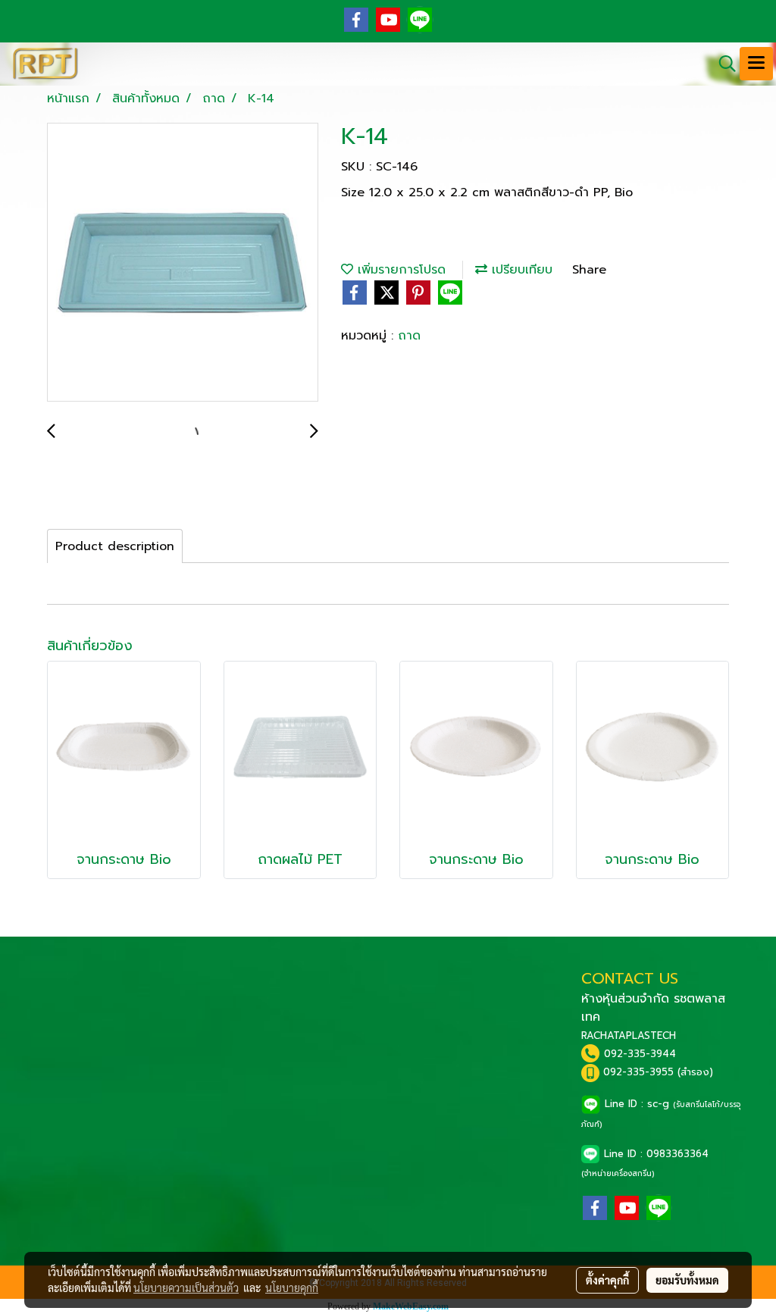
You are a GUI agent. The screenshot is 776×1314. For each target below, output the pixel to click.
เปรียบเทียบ (519, 270)
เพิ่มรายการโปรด (399, 270)
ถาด (409, 336)
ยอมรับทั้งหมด (687, 1280)
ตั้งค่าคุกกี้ (607, 1280)
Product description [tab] (114, 546)
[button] (722, 63)
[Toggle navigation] (756, 63)
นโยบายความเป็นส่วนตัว (186, 1287)
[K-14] (183, 263)
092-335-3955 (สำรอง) (658, 1072)
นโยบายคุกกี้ (291, 1287)
